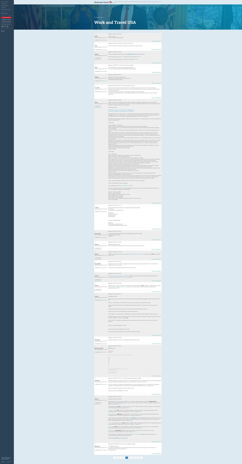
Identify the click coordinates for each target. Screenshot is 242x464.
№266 (139, 56)
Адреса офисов (4, 13)
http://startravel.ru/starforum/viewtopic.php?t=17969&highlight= (121, 109)
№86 (141, 427)
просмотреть (104, 40)
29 (121, 457)
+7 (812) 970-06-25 (6, 22)
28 (118, 457)
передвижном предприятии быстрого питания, (134, 254)
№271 (125, 277)
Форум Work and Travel (6, 11)
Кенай (110, 426)
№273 (118, 288)
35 (137, 457)
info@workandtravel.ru (6, 24)
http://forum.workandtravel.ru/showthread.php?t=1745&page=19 (121, 111)
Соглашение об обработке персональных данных (5, 459)
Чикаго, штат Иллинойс (124, 275)
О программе (4, 3)
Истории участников (5, 9)
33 (131, 457)
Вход (4, 31)
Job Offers (3, 7)
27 (116, 457)
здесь (127, 438)
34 (134, 457)
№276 (128, 407)
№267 (143, 54)
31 (126, 457)
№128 (131, 420)
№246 (140, 411)
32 (129, 457)
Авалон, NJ (121, 56)
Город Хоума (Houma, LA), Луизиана (123, 286)
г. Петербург (123, 406)
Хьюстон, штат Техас (114, 275)
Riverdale (129, 401)
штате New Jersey (130, 54)
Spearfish (111, 430)
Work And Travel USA (135, 434)
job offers (136, 59)
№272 (121, 277)
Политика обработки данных (6, 457)
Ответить (154, 41)
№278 (120, 404)
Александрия (111, 414)
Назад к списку (99, 17)
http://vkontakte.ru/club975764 (127, 185)
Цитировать (158, 41)
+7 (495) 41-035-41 (6, 19)
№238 (140, 415)
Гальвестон (111, 410)
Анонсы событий (4, 5)
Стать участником (6, 17)
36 (139, 457)
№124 (140, 424)
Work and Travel (4, 1)
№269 (113, 255)
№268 (143, 245)
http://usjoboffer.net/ (112, 372)
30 (124, 457)
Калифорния (127, 245)
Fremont (110, 422)
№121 (134, 431)
